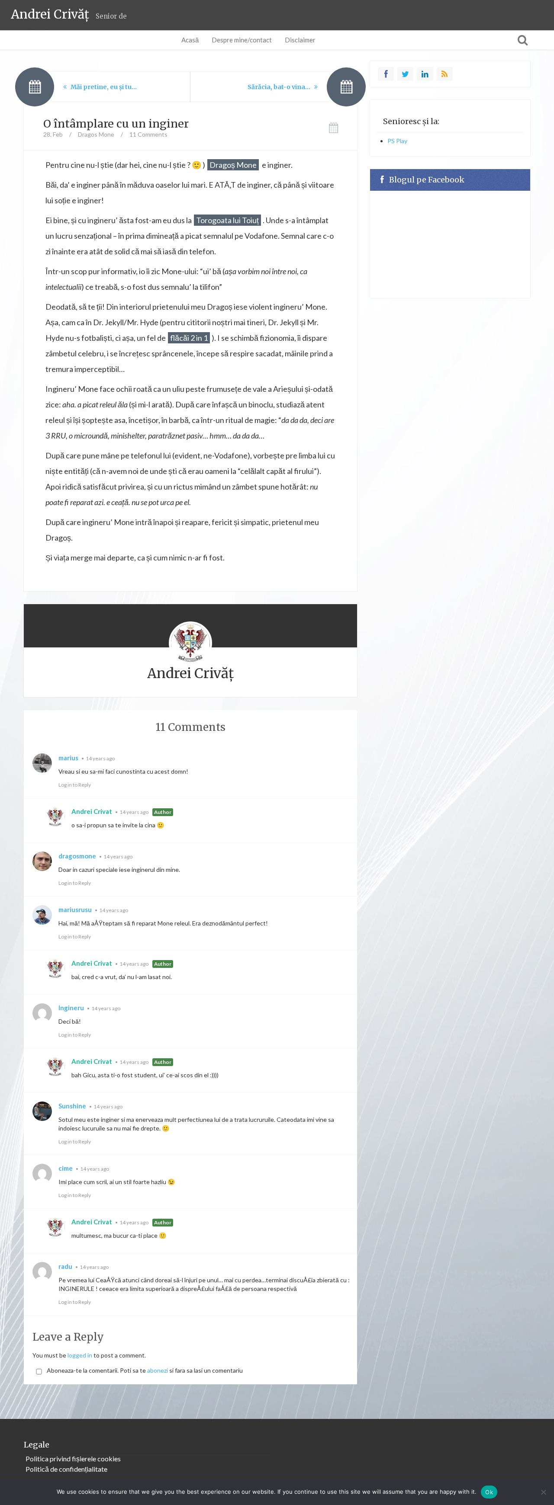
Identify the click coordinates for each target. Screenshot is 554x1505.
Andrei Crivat (91, 811)
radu (65, 1266)
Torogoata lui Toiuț (227, 220)
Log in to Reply (74, 784)
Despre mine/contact (242, 40)
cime (65, 1168)
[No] (543, 1492)
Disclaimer (300, 40)
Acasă (190, 40)
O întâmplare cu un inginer (116, 124)
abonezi (157, 1370)
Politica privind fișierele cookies (73, 1458)
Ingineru (71, 1008)
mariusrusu (75, 909)
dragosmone (77, 856)
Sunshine (72, 1106)
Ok (489, 1492)
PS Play (397, 140)
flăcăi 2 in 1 (189, 338)
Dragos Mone (96, 134)
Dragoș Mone (233, 165)
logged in (80, 1355)
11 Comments (148, 134)
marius (68, 758)
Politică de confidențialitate (66, 1469)
